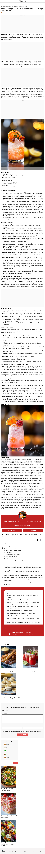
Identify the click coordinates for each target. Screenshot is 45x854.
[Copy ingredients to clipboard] (8, 540)
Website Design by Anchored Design (36, 851)
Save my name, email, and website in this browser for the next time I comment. (23, 731)
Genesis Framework (19, 851)
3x (41, 539)
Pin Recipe (34, 530)
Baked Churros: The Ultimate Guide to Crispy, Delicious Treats (11, 671)
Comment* (4, 713)
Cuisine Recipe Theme (10, 851)
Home (2, 6)
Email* (24, 725)
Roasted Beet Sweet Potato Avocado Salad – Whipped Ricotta (7, 844)
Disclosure (26, 851)
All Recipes (6, 6)
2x (39, 539)
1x (37, 539)
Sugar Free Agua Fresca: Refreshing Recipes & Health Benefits (33, 671)
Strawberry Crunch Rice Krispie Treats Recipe (9, 816)
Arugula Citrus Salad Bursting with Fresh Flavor (8, 789)
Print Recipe (13, 530)
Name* (3, 725)
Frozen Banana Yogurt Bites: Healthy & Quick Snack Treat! (11, 698)
